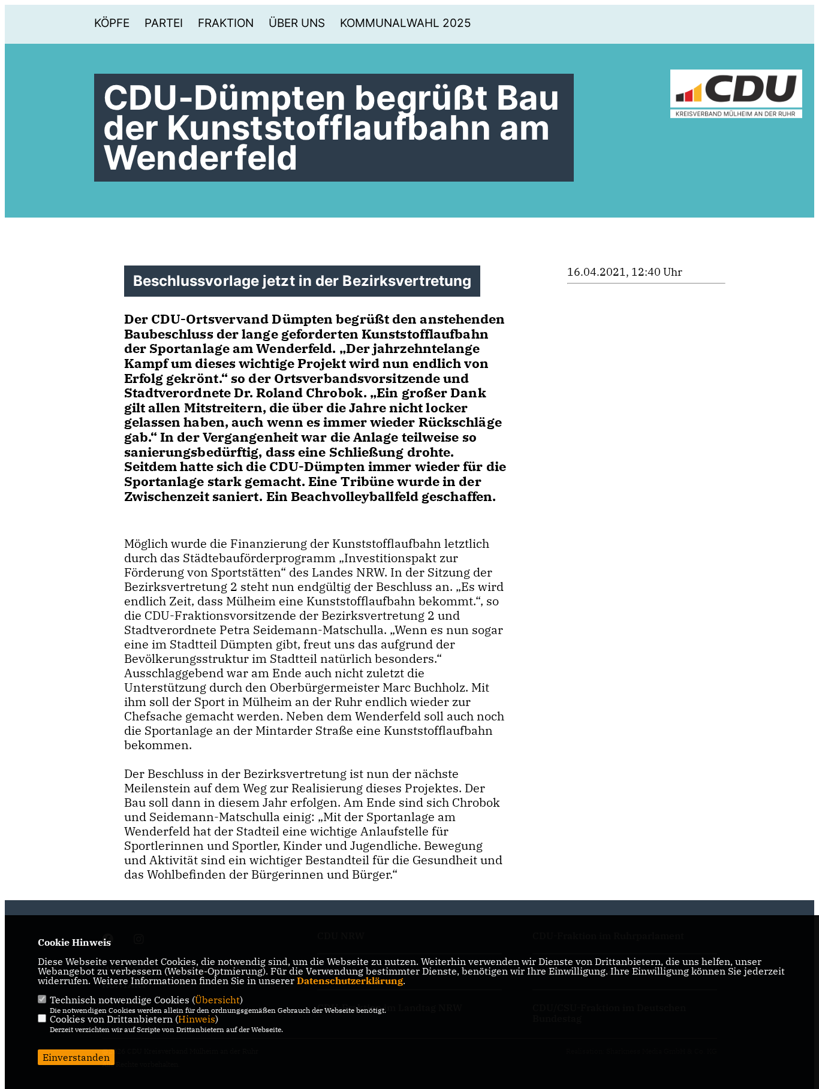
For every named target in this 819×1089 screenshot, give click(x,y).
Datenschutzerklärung (350, 981)
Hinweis (196, 1019)
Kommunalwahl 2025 (405, 23)
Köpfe (112, 23)
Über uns (297, 23)
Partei (163, 23)
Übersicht (217, 1000)
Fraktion (226, 23)
